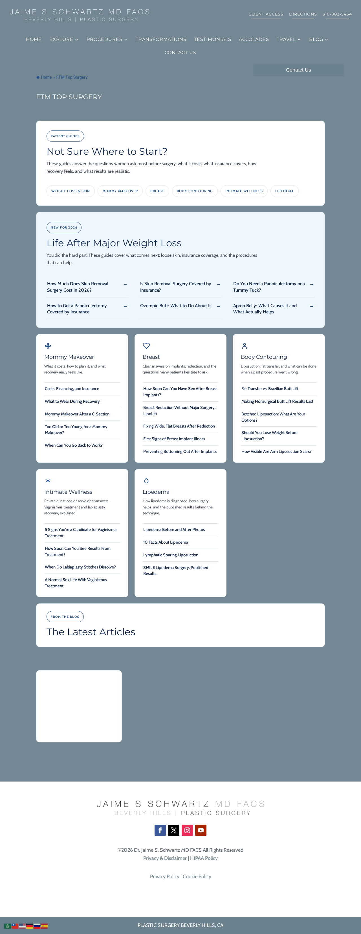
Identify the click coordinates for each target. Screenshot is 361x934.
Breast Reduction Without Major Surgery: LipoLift (179, 410)
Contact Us (180, 53)
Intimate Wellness (244, 191)
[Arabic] (8, 925)
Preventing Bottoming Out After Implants (180, 451)
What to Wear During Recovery (72, 401)
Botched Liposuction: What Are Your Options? (273, 417)
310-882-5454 (337, 14)
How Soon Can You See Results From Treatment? (78, 551)
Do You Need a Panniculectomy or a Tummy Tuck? (269, 287)
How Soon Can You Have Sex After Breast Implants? (180, 391)
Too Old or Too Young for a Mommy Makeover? (76, 429)
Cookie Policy (197, 876)
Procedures (104, 39)
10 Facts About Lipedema (165, 542)
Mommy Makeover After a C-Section (77, 414)
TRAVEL (286, 39)
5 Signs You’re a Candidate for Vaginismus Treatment (81, 532)
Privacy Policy (164, 876)
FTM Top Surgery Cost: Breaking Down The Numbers (72, 686)
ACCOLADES (254, 39)
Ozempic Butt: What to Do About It (175, 305)
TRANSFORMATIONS (161, 39)
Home (34, 39)
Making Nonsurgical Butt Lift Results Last (277, 401)
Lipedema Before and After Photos (174, 529)
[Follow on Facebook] (160, 830)
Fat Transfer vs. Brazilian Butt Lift (269, 388)
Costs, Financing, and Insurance (72, 388)
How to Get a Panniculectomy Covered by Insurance (77, 309)
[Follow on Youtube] (200, 830)
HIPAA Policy (204, 858)
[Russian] (37, 925)
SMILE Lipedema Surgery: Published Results (175, 570)
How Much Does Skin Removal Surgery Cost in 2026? (77, 287)
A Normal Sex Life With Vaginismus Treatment (76, 582)
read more (55, 729)
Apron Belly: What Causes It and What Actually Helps (265, 309)
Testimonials (212, 39)
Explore (61, 39)
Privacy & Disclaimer (165, 858)
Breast (157, 191)
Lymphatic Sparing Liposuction (170, 554)
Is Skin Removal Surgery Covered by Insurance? (175, 287)
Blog (316, 39)
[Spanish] (44, 925)
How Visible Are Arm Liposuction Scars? (276, 451)
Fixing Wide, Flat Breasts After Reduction (179, 426)
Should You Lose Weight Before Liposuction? (269, 435)
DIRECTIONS (303, 14)
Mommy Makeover (120, 191)
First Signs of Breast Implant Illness (174, 438)
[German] (30, 925)
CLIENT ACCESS (265, 14)
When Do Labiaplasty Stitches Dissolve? (80, 567)
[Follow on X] (173, 830)
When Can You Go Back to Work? (74, 445)
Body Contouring (195, 191)
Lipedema (284, 191)
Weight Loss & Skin (70, 191)
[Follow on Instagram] (187, 830)
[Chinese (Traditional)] (15, 925)
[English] (22, 925)
